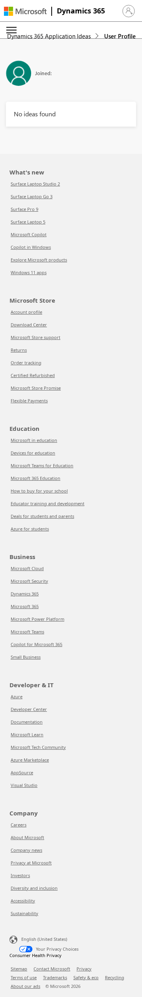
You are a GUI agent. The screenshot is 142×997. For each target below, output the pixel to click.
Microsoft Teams (27, 632)
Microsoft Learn (27, 734)
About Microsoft (27, 837)
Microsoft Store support (35, 337)
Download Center (29, 325)
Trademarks (55, 977)
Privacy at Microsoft (31, 863)
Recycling (114, 977)
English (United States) (44, 939)
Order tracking (26, 363)
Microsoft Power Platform (37, 619)
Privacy (84, 969)
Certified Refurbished (33, 375)
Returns (19, 350)
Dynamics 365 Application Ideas (49, 36)
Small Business (26, 657)
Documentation (27, 722)
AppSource (22, 772)
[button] (128, 11)
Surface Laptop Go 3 (31, 196)
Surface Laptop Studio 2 (35, 184)
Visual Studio (24, 785)
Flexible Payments (29, 401)
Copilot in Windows (31, 247)
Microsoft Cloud (27, 568)
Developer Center (29, 709)
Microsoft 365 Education (35, 478)
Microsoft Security (29, 581)
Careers (18, 825)
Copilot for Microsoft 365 (36, 644)
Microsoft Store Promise (36, 388)
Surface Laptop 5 (28, 222)
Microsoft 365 (25, 606)
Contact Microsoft (52, 969)
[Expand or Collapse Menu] (11, 30)
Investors (20, 875)
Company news (26, 850)
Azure (16, 696)
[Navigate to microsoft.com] (25, 11)
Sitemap (19, 969)
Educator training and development (47, 503)
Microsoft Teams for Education (42, 465)
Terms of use (24, 977)
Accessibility (23, 901)
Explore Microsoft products (39, 260)
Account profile (26, 312)
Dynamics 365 (81, 10)
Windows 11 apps (29, 272)
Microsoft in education (34, 440)
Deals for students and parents (42, 516)
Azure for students (30, 529)
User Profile (120, 36)
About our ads (25, 986)
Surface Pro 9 (24, 209)
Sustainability (24, 913)
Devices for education (33, 453)
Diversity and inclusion (34, 888)
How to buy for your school (39, 491)
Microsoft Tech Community (38, 747)
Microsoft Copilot (29, 234)
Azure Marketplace (30, 760)
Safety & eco (86, 977)
